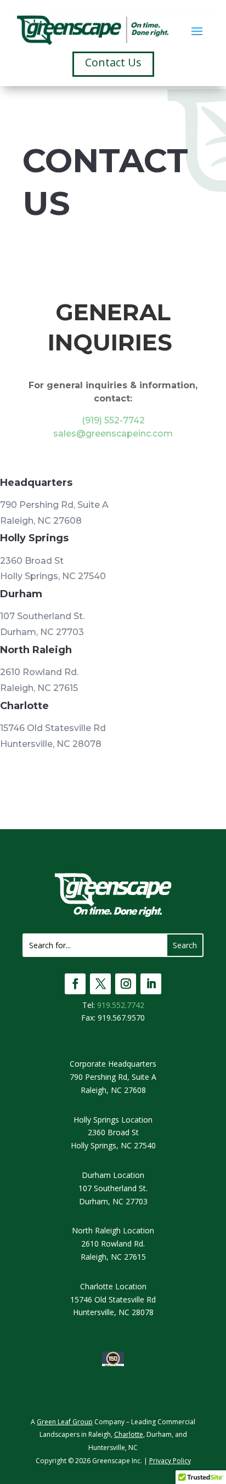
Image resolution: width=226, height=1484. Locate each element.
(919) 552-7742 (113, 420)
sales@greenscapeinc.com (113, 433)
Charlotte (128, 1434)
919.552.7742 (120, 1005)
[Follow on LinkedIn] (150, 983)
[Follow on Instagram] (125, 983)
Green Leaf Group (65, 1421)
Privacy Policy (170, 1460)
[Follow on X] (100, 983)
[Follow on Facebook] (75, 983)
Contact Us (113, 62)
